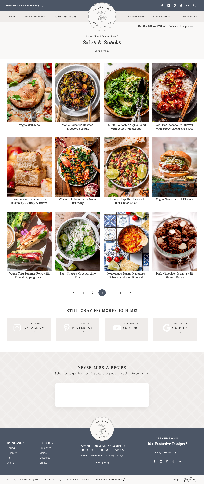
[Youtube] (187, 5)
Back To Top (115, 479)
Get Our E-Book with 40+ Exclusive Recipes (163, 26)
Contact (47, 479)
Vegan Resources (64, 16)
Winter (11, 462)
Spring (11, 448)
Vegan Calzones (29, 125)
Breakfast (45, 448)
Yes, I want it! (165, 452)
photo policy (102, 462)
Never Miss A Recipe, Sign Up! (23, 5)
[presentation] (29, 92)
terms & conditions (92, 455)
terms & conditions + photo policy (88, 479)
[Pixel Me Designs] (190, 479)
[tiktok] (181, 5)
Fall (9, 457)
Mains (43, 453)
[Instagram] (168, 5)
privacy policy (114, 455)
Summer (12, 453)
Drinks (43, 462)
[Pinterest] (175, 5)
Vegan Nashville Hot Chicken (174, 199)
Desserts (45, 457)
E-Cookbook (136, 16)
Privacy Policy (61, 479)
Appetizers (102, 51)
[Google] (175, 329)
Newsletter (189, 16)
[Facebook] (162, 5)
